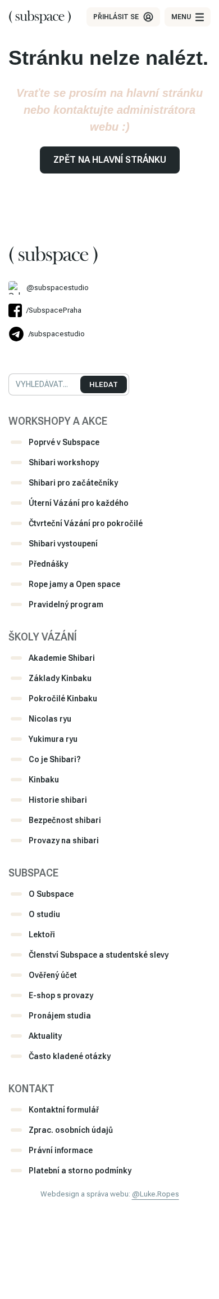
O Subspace (51, 893)
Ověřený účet (53, 975)
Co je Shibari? (55, 759)
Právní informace (61, 1150)
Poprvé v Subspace (64, 442)
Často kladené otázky (70, 1056)
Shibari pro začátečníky (73, 482)
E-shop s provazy (61, 995)
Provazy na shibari (64, 840)
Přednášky (48, 563)
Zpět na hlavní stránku (109, 159)
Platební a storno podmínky (80, 1170)
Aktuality (45, 1035)
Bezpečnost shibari (65, 820)
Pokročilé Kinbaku (63, 698)
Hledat (103, 384)
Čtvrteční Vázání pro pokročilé (86, 523)
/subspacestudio (57, 334)
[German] (44, 356)
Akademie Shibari (62, 657)
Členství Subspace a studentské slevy (98, 954)
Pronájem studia (60, 1015)
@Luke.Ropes (155, 1194)
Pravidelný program (66, 604)
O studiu (44, 914)
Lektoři (42, 934)
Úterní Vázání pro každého (79, 503)
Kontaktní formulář (64, 1109)
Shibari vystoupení (63, 543)
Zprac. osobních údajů (71, 1130)
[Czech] (13, 356)
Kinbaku (44, 779)
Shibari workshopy (64, 462)
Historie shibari (58, 799)
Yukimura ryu (53, 739)
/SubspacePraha (53, 310)
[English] (29, 356)
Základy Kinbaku (60, 678)
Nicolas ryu (50, 718)
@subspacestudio (57, 287)
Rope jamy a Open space (74, 584)
